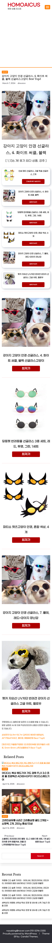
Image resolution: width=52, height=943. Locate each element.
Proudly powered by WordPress (20, 934)
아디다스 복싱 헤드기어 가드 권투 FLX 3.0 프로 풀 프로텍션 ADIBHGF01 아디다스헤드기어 (25, 776)
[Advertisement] (26, 40)
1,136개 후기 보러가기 (33, 181)
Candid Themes (29, 936)
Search (40, 856)
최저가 (26, 368)
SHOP (5, 72)
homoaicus (24, 5)
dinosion (22, 83)
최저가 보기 (33, 202)
